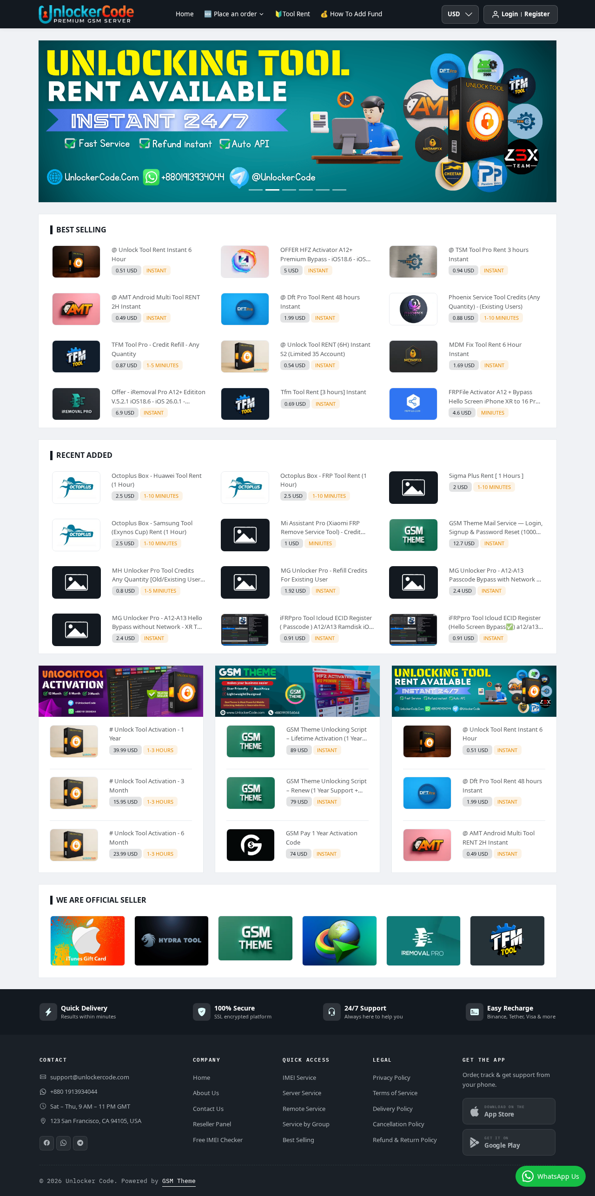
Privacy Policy (391, 1077)
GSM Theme (179, 1181)
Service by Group (306, 1124)
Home (185, 14)
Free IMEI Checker (218, 1140)
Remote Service (304, 1108)
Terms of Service (395, 1093)
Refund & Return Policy (405, 1140)
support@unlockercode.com (89, 1077)
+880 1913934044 (73, 1091)
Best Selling (298, 1140)
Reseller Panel (212, 1124)
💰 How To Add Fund (351, 14)
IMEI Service (299, 1077)
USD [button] (454, 14)
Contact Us (208, 1108)
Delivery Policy (393, 1108)
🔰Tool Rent (292, 14)
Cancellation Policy (398, 1124)
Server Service (302, 1093)
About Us (206, 1093)
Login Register (526, 14)
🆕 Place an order (230, 14)
